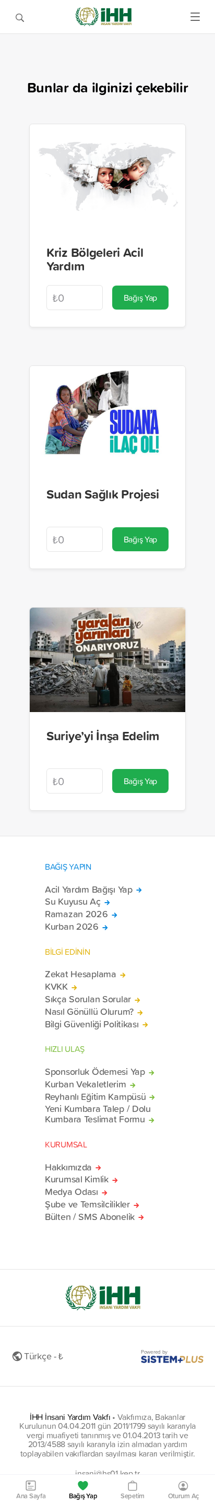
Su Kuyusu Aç (73, 901)
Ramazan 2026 (76, 914)
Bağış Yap (140, 297)
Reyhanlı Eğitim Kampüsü (95, 1097)
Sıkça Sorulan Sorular (88, 999)
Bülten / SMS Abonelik (90, 1217)
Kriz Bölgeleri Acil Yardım (95, 259)
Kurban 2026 (72, 926)
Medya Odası (71, 1192)
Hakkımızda (68, 1167)
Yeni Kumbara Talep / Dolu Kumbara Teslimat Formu (98, 1114)
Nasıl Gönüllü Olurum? (89, 1011)
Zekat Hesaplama (80, 974)
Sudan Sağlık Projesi (102, 494)
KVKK (56, 986)
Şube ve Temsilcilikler (87, 1204)
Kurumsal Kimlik (77, 1179)
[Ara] (19, 16)
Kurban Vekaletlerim (85, 1084)
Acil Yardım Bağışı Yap (89, 889)
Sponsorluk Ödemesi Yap (95, 1072)
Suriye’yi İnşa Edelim (102, 735)
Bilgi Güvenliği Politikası (92, 1024)
